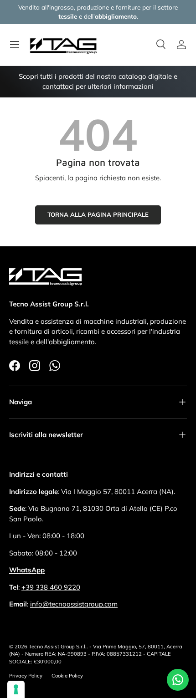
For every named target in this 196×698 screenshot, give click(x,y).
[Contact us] (178, 680)
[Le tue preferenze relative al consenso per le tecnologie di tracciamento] (16, 689)
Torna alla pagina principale (98, 214)
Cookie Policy (67, 676)
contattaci (58, 86)
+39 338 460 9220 (50, 587)
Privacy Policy (25, 676)
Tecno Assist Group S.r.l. (58, 646)
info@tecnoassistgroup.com (74, 604)
